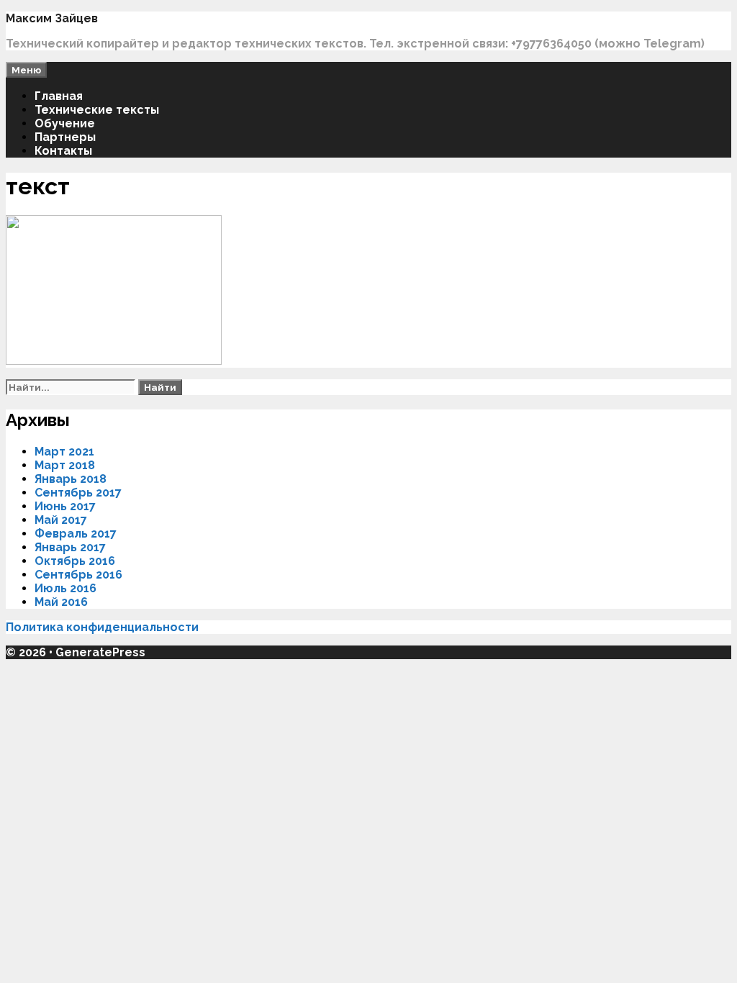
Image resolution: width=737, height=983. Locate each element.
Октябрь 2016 (75, 561)
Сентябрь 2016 (78, 574)
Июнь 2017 (65, 506)
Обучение (65, 123)
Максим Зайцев (52, 18)
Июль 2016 (65, 588)
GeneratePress (100, 652)
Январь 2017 (70, 547)
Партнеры (65, 137)
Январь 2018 (71, 479)
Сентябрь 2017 (78, 492)
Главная (59, 96)
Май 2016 (61, 602)
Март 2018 (65, 465)
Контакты (63, 151)
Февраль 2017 (76, 533)
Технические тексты (97, 110)
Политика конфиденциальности (104, 627)
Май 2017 (61, 520)
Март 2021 (64, 451)
